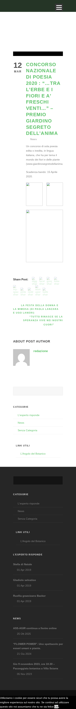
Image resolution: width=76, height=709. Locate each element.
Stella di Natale (22, 564)
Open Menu (59, 7)
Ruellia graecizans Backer (29, 595)
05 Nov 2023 (24, 673)
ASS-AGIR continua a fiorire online (35, 628)
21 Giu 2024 (24, 653)
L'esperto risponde (28, 415)
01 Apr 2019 (24, 569)
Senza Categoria (27, 430)
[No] (58, 707)
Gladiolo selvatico (24, 580)
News (33, 139)
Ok (56, 706)
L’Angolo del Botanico (33, 453)
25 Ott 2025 (24, 633)
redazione (40, 351)
